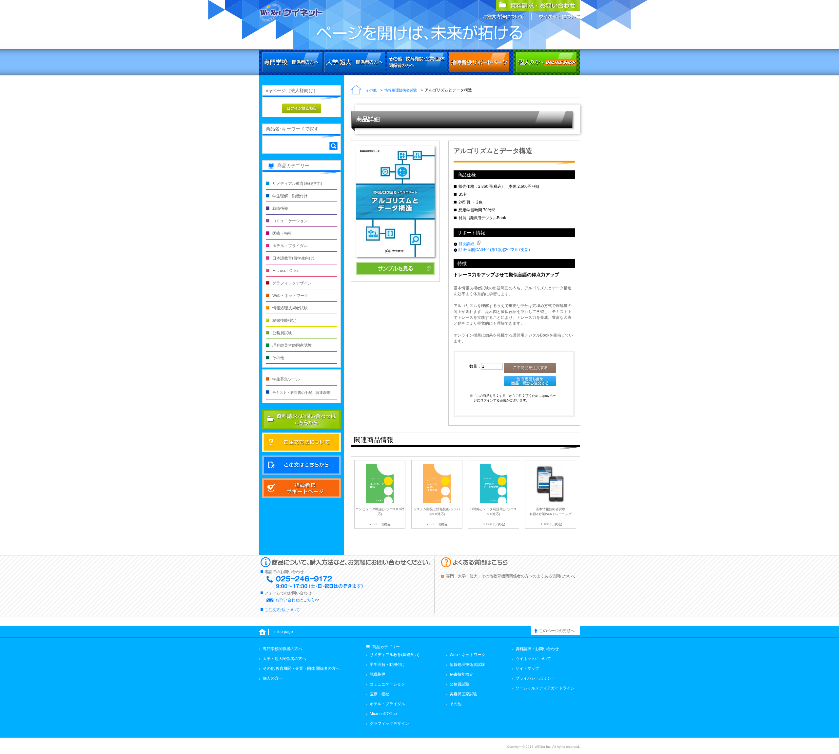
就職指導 (280, 208)
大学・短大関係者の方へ (354, 62)
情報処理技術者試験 (400, 90)
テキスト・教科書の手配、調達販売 (301, 393)
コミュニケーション (290, 221)
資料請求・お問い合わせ (537, 649)
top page (285, 631)
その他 (371, 90)
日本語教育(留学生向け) (293, 258)
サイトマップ (527, 668)
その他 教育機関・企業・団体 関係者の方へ (301, 668)
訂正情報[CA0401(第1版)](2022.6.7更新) (494, 249)
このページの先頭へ (557, 630)
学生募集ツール (286, 379)
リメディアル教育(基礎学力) (297, 183)
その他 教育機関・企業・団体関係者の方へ (417, 62)
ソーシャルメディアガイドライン (545, 688)
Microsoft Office (286, 270)
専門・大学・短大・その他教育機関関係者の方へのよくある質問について (511, 576)
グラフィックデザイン (292, 283)
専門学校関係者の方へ (292, 62)
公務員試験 (282, 333)
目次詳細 (467, 244)
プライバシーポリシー (535, 678)
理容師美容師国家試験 (292, 345)
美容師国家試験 (463, 694)
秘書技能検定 (284, 320)
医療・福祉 (282, 233)
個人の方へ (546, 62)
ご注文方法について (503, 16)
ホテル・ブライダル (290, 245)
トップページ (356, 90)
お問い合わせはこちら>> (298, 600)
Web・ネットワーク (290, 295)
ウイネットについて (559, 16)
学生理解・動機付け (290, 196)
